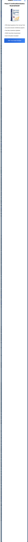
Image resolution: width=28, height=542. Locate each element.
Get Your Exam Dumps (14, 40)
